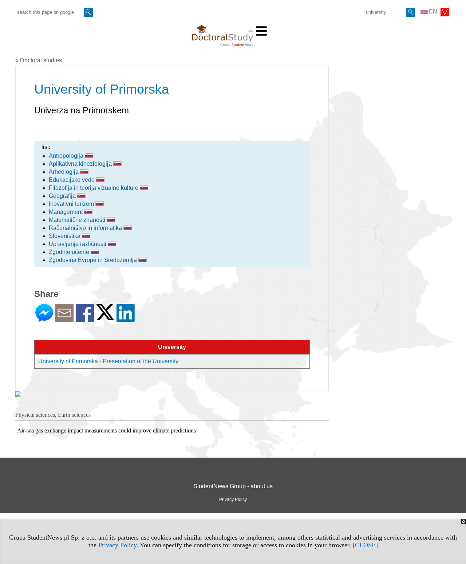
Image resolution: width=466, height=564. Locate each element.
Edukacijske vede (72, 180)
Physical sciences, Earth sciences (53, 415)
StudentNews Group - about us (233, 486)
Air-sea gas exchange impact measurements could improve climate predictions (106, 430)
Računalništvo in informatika (86, 228)
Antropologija (67, 156)
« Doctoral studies (38, 60)
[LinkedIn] (125, 319)
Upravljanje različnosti (78, 244)
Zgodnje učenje (70, 252)
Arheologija (64, 172)
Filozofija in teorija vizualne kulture (94, 188)
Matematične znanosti (78, 220)
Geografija (63, 196)
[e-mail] (64, 319)
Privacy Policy (117, 545)
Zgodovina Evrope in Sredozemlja (93, 260)
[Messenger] (44, 319)
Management (66, 212)
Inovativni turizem (72, 204)
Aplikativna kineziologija (81, 164)
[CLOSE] (365, 545)
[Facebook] (85, 319)
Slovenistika (65, 236)
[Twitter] (105, 317)
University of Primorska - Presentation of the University (108, 361)
